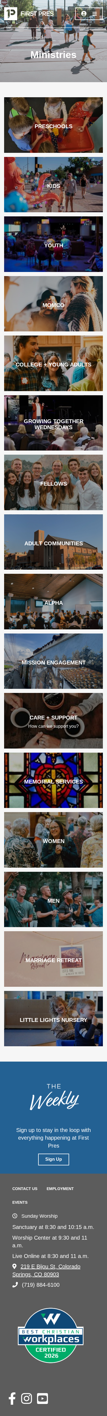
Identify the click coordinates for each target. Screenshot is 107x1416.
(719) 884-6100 (41, 1285)
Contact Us (24, 1188)
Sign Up (53, 1159)
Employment (60, 1188)
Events (19, 1202)
